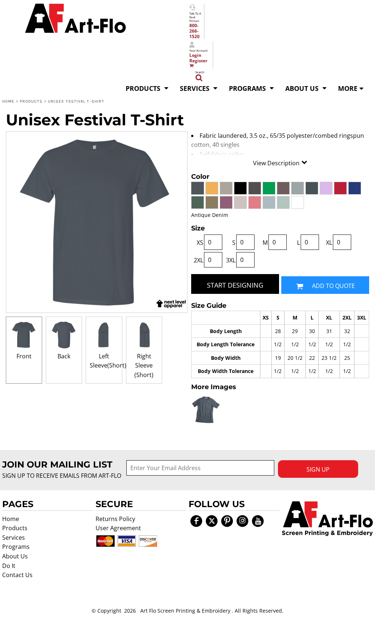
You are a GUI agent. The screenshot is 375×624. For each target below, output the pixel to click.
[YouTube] (258, 521)
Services (13, 537)
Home (8, 101)
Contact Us (17, 575)
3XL (230, 260)
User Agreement (118, 528)
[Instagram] (242, 521)
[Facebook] (196, 521)
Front (23, 356)
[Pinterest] (227, 521)
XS (200, 243)
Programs (16, 547)
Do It (8, 566)
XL (329, 243)
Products (31, 101)
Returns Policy (115, 519)
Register (198, 60)
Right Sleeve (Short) (143, 365)
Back (63, 356)
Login (195, 55)
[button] (147, 87)
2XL (198, 260)
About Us (15, 556)
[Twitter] (212, 521)
